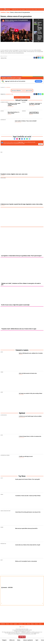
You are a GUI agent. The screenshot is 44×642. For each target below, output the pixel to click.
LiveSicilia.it (3, 12)
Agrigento (23, 9)
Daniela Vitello (22, 394)
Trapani (42, 9)
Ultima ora (7, 640)
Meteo (14, 640)
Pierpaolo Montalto (22, 417)
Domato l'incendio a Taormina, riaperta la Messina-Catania (40, 35)
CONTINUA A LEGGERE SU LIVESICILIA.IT (22, 97)
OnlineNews (3, 175)
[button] (1, 603)
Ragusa (36, 9)
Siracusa (39, 9)
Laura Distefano (4, 56)
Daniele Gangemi (32, 105)
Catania (20, 9)
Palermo (17, 9)
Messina (33, 9)
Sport (33, 640)
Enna (31, 9)
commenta (23, 90)
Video (8, 12)
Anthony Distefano (10, 106)
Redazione (9, 114)
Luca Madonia (7, 87)
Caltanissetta (28, 9)
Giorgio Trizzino (22, 457)
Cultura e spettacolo (24, 640)
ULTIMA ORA (14, 9)
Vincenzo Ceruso (22, 437)
